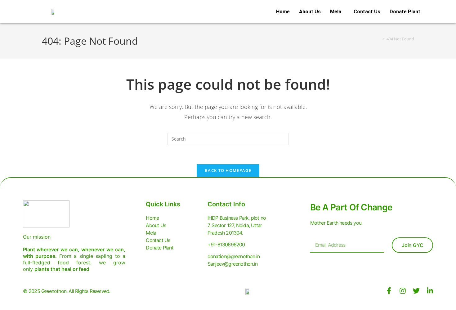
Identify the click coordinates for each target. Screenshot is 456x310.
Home (283, 12)
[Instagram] (402, 290)
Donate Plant (405, 12)
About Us (310, 12)
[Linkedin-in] (430, 290)
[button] (337, 12)
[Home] (379, 39)
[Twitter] (416, 290)
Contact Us (367, 12)
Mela (335, 12)
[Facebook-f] (389, 290)
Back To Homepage (228, 170)
